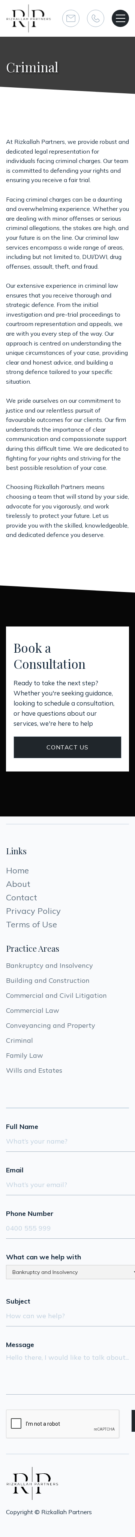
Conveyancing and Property (50, 1025)
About (18, 884)
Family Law (24, 1055)
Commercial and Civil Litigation (56, 995)
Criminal (19, 1040)
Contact (21, 897)
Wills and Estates (34, 1070)
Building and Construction (48, 980)
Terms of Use (31, 924)
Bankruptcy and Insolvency (49, 965)
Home (17, 870)
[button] (120, 18)
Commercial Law (32, 1010)
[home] (28, 18)
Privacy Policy (33, 911)
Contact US (67, 747)
